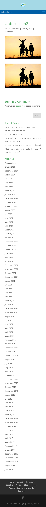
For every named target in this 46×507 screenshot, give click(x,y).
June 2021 (9, 289)
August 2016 (10, 465)
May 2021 (9, 292)
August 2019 (10, 359)
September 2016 (11, 461)
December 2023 (11, 198)
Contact (21, 491)
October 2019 (10, 351)
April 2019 (9, 371)
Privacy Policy (32, 503)
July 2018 (8, 399)
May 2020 (9, 328)
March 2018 (9, 410)
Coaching (30, 482)
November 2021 (11, 269)
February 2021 (10, 300)
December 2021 (11, 265)
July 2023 (8, 214)
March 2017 (9, 442)
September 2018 (11, 391)
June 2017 (9, 430)
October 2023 (10, 202)
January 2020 (10, 344)
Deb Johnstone (13, 28)
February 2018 (10, 414)
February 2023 (10, 234)
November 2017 (11, 422)
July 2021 (8, 285)
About (20, 482)
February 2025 (10, 163)
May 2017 (9, 434)
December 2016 (11, 454)
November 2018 (11, 383)
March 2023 (9, 230)
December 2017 (11, 418)
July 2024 (8, 179)
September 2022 (11, 249)
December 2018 (11, 379)
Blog (26, 485)
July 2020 (8, 320)
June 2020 (9, 324)
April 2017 (9, 438)
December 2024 (11, 171)
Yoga (18, 485)
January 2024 (10, 194)
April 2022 (9, 257)
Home (11, 482)
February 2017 (10, 446)
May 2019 (9, 367)
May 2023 (9, 222)
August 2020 (10, 316)
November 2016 (11, 457)
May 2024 (9, 182)
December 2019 (11, 347)
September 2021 (11, 277)
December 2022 (11, 241)
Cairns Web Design (15, 503)
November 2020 (11, 312)
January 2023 (10, 237)
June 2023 (9, 218)
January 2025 (10, 167)
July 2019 (8, 363)
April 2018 (9, 406)
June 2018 (9, 402)
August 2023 (10, 210)
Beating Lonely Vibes (13, 134)
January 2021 (10, 304)
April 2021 (9, 296)
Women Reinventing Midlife (21, 488)
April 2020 (9, 332)
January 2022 (10, 261)
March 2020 (9, 336)
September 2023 (11, 206)
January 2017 (10, 450)
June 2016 (9, 469)
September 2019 (11, 355)
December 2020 (11, 308)
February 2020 (10, 340)
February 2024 (10, 190)
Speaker (9, 485)
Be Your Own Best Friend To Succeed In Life (23, 145)
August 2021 (10, 281)
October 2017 (10, 426)
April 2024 (9, 186)
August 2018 (10, 395)
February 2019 (10, 375)
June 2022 (9, 253)
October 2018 (10, 387)
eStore (34, 485)
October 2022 (10, 245)
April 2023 (9, 226)
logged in (19, 106)
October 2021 (10, 273)
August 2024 (10, 175)
